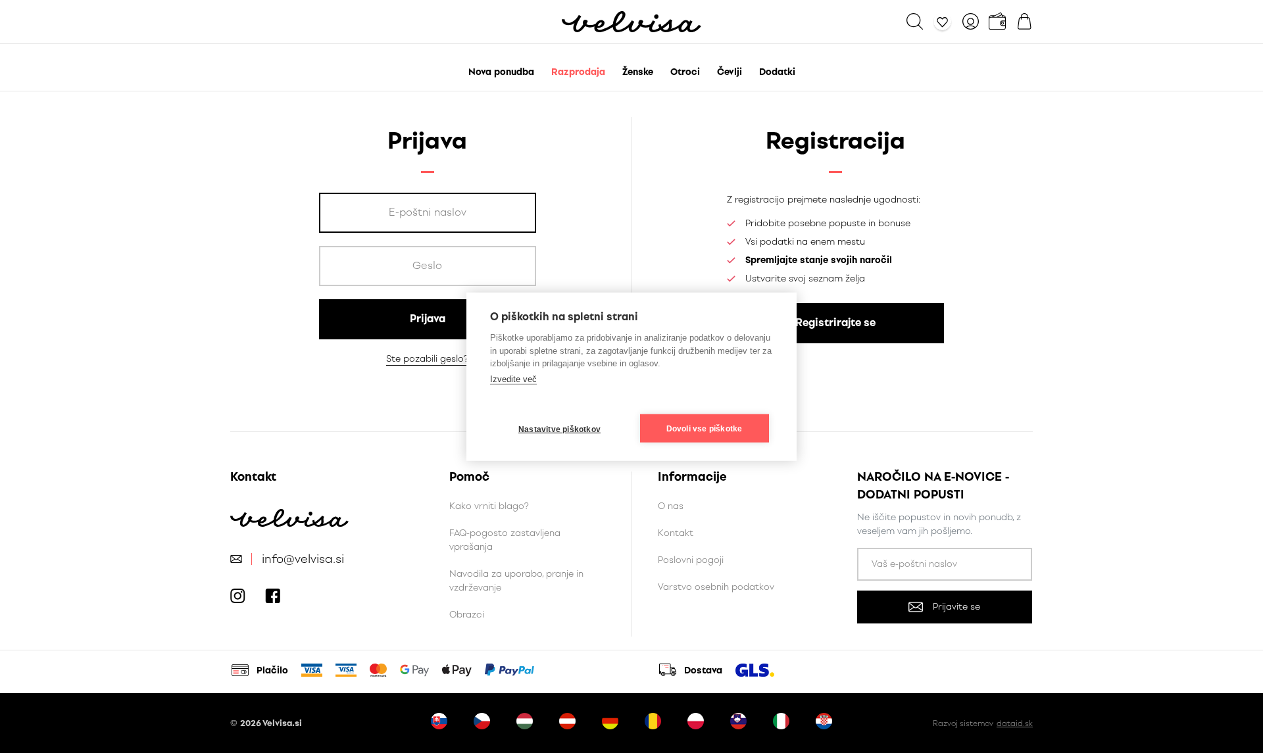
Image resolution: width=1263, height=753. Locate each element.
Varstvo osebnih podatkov (716, 587)
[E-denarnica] (997, 21)
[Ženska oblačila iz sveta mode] (631, 21)
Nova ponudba (501, 72)
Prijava (427, 318)
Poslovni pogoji (691, 560)
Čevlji (729, 72)
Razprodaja (578, 72)
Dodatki (777, 72)
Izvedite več (513, 378)
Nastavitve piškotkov (559, 428)
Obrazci (466, 614)
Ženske (637, 72)
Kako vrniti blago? (489, 506)
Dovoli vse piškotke (704, 428)
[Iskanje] (914, 21)
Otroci (685, 72)
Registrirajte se (835, 322)
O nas (670, 506)
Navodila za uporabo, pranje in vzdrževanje (516, 580)
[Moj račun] (970, 21)
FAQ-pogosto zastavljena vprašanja (504, 539)
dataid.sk (1015, 723)
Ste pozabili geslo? (427, 358)
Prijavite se (956, 606)
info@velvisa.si (303, 559)
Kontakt (675, 533)
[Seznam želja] (943, 21)
